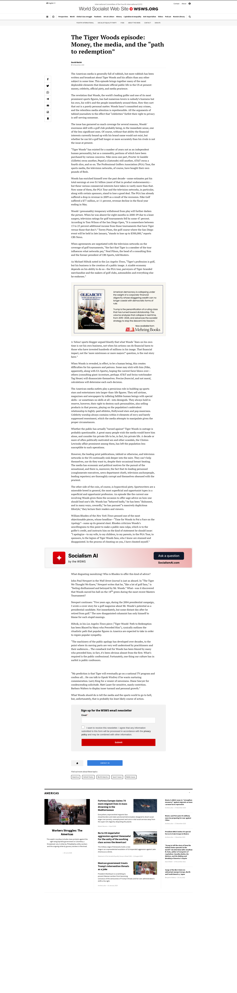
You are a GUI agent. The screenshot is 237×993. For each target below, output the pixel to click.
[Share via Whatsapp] (48, 92)
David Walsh (76, 62)
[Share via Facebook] (48, 79)
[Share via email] (48, 105)
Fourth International (85, 23)
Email (84, 715)
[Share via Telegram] (48, 99)
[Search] (190, 18)
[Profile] (190, 4)
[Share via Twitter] (48, 86)
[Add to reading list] (48, 118)
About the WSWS (134, 23)
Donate (157, 23)
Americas (75, 777)
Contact (176, 3)
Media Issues (130, 777)
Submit (118, 742)
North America (103, 777)
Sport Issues (117, 777)
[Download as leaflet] (48, 112)
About (184, 3)
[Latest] (53, 18)
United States (88, 777)
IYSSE (122, 23)
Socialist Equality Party (107, 23)
